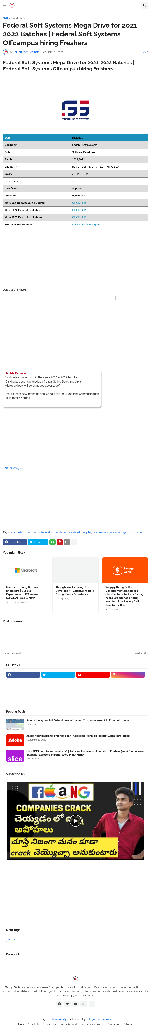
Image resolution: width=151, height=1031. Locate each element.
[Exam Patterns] (58, 689)
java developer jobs (79, 532)
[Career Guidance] (23, 696)
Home (6, 17)
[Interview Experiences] (128, 682)
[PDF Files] (128, 689)
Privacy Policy (95, 1024)
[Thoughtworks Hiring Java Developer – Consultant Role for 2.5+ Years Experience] (75, 570)
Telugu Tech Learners (99, 1019)
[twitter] (58, 675)
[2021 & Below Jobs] (23, 682)
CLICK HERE (79, 202)
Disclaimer (114, 1024)
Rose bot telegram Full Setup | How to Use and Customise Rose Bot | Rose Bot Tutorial (78, 720)
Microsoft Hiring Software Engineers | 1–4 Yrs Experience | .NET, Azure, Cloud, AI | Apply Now (23, 592)
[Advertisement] (75, 258)
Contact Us (49, 1024)
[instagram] (128, 675)
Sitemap (129, 1024)
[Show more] (74, 542)
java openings (118, 532)
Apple (11, 939)
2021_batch (19, 17)
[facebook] (23, 675)
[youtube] (93, 675)
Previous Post (13, 653)
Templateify (59, 1019)
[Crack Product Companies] (23, 689)
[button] (4, 5)
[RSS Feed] (92, 1004)
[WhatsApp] (52, 542)
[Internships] (93, 682)
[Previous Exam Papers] (93, 689)
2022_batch (33, 532)
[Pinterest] (60, 542)
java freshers (100, 532)
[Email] (67, 542)
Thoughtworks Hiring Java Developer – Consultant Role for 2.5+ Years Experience (75, 590)
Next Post (140, 653)
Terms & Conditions (71, 1024)
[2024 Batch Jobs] (58, 682)
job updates (135, 532)
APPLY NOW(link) (13, 468)
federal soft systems (53, 532)
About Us (33, 1024)
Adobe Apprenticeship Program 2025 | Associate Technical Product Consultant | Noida (78, 735)
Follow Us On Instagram (86, 224)
